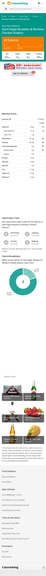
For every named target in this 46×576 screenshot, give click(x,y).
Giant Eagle (23, 16)
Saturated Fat (9, 131)
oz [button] (18, 45)
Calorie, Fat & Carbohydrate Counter (15, 505)
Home (4, 16)
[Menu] (3, 3)
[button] (40, 3)
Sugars (6, 154)
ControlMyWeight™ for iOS (12, 495)
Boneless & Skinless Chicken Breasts (16, 19)
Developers (7, 546)
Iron (3, 169)
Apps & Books (8, 489)
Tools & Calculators (11, 518)
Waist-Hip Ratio (7, 528)
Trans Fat (7, 135)
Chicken (35, 16)
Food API (5, 552)
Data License (7, 557)
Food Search (6, 482)
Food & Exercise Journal (11, 510)
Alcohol (5, 166)
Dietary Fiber (8, 150)
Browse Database (8, 477)
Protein (5, 158)
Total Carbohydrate (9, 146)
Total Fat (5, 127)
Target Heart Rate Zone (11, 534)
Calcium (5, 162)
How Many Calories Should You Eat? (15, 539)
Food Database (9, 471)
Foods (13, 16)
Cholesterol (6, 139)
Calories (5, 119)
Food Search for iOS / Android (13, 500)
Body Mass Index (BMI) (10, 523)
